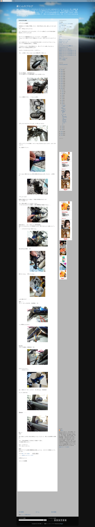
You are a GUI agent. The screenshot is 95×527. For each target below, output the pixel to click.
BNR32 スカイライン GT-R (27, 455)
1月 (62, 129)
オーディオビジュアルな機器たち (66, 45)
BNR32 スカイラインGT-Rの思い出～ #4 (67, 55)
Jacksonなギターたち (63, 47)
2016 (62, 86)
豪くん (61, 430)
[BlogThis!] (34, 453)
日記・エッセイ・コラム (64, 26)
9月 (62, 95)
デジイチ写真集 (62, 59)
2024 (62, 73)
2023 (62, 74)
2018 (62, 83)
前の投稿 (53, 512)
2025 (62, 71)
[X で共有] (35, 453)
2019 (62, 81)
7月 (62, 98)
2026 (62, 69)
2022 (62, 76)
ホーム (37, 512)
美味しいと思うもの (63, 58)
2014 (62, 131)
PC (59, 22)
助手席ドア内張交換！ (63, 111)
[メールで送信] (33, 453)
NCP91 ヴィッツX (63, 42)
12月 (63, 90)
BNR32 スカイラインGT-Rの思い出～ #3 (67, 53)
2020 (62, 80)
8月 (62, 96)
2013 (62, 133)
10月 (63, 93)
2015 (62, 88)
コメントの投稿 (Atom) (25, 514)
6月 (62, 100)
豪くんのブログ (24, 6)
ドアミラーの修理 (63, 106)
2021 (62, 78)
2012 (62, 135)
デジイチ (61, 44)
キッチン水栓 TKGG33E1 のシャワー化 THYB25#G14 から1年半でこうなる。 (64, 119)
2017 (62, 85)
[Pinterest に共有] (37, 453)
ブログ (60, 36)
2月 (62, 127)
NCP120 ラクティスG (63, 41)
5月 (62, 102)
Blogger (61, 523)
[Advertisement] (37, 501)
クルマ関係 (61, 25)
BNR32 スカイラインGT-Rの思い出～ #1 (67, 50)
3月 (62, 126)
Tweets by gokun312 (63, 64)
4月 (62, 103)
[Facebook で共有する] (36, 453)
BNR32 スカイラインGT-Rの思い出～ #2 (67, 52)
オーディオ (61, 28)
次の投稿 (21, 512)
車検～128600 (63, 109)
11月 (63, 91)
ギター (60, 31)
